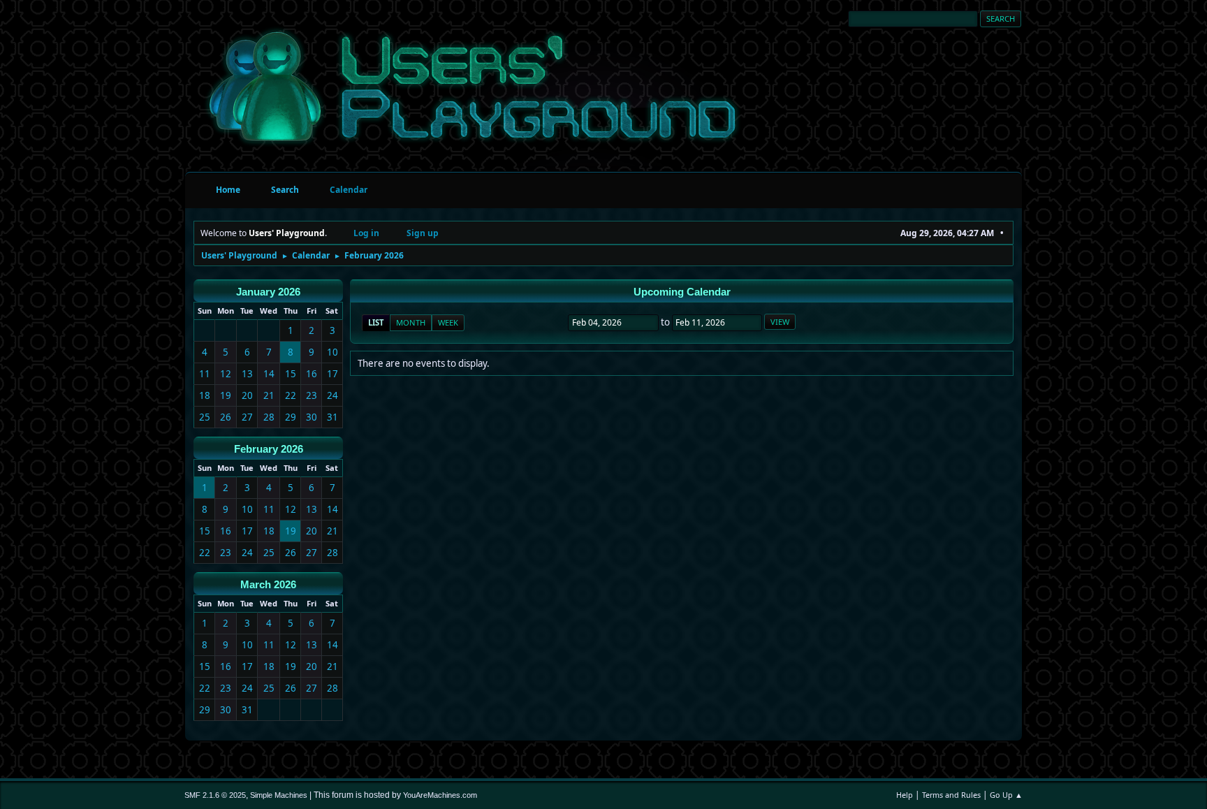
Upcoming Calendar (682, 292)
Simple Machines (278, 795)
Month (410, 322)
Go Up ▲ (1006, 794)
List (375, 322)
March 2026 (268, 584)
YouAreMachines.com (440, 795)
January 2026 (268, 292)
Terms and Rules (951, 794)
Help (904, 794)
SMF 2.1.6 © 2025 (215, 795)
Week (448, 322)
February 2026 (268, 449)
